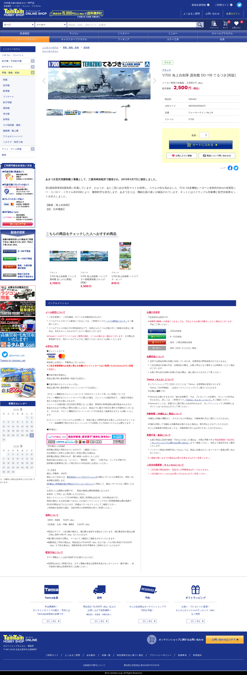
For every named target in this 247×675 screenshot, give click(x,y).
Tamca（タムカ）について (160, 379)
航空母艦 (7, 102)
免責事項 (182, 655)
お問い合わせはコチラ (224, 639)
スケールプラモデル (222, 33)
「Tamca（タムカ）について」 (198, 399)
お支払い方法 (52, 346)
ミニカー (173, 33)
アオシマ (166, 70)
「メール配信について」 (116, 321)
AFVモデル (7, 66)
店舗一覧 (106, 655)
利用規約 (197, 655)
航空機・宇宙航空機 (12, 61)
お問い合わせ (212, 13)
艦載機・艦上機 (10, 130)
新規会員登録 (199, 4)
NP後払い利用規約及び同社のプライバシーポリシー (70, 484)
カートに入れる (203, 144)
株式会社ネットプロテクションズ (82, 477)
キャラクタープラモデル (74, 39)
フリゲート (8, 96)
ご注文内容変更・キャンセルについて (165, 464)
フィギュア (123, 39)
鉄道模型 (24, 33)
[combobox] (51, 24)
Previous (44, 80)
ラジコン (74, 33)
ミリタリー (123, 33)
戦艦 (5, 79)
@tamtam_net (17, 355)
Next (154, 80)
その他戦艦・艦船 (11, 125)
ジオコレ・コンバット (13, 55)
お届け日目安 (153, 312)
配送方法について (54, 552)
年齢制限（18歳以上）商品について (164, 413)
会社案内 (91, 655)
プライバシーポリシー (161, 655)
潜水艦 (6, 113)
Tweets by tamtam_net (12, 360)
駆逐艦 (6, 90)
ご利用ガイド (222, 4)
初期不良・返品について (159, 435)
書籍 (4, 154)
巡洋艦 (6, 85)
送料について (52, 515)
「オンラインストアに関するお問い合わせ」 (170, 442)
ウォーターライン (50, 51)
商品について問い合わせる (219, 155)
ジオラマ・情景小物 (13, 142)
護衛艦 (87, 47)
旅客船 (6, 119)
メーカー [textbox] (41, 24)
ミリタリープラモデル (24, 39)
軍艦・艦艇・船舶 (71, 47)
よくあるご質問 (191, 13)
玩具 (222, 39)
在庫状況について (155, 356)
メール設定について (55, 312)
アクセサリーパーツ (13, 136)
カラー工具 (173, 39)
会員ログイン (233, 13)
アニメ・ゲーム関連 (12, 149)
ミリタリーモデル (50, 47)
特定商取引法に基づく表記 (130, 655)
